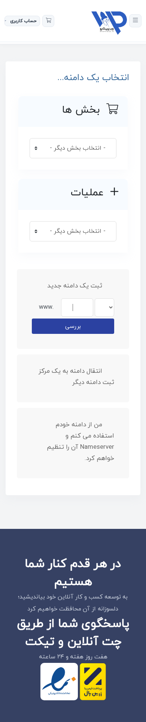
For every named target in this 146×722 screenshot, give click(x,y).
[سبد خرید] (48, 21)
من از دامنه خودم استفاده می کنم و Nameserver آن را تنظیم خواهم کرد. (80, 441)
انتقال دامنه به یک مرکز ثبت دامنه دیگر (76, 377)
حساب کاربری (23, 21)
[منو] (135, 20)
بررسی (73, 326)
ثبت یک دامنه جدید (74, 285)
